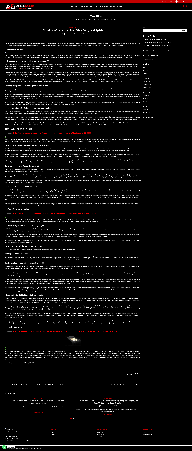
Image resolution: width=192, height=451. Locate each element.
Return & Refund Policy (148, 439)
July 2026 (145, 67)
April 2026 (145, 76)
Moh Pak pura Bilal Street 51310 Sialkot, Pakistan (20, 434)
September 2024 (147, 92)
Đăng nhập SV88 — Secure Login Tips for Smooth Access (156, 48)
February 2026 (146, 81)
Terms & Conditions (148, 434)
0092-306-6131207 (13, 438)
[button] (71, 418)
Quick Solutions (37, 448)
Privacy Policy (146, 436)
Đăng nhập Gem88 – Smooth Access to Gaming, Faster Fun (157, 42)
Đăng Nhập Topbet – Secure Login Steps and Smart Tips (156, 50)
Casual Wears (100, 436)
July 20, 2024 (44, 403)
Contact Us (53, 439)
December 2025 (147, 84)
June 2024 (145, 101)
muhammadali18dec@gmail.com (27, 440)
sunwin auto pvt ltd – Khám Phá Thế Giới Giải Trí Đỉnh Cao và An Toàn (38, 401)
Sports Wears (100, 432)
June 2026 (145, 70)
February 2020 (146, 112)
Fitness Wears (100, 434)
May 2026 (145, 73)
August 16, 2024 (113, 405)
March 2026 (146, 78)
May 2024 (145, 104)
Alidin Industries (23, 448)
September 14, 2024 (79, 33)
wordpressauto (69, 33)
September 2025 (147, 87)
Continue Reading (38, 412)
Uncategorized (83, 19)
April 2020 (145, 106)
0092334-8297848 (13, 436)
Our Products (54, 436)
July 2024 (145, 98)
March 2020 (146, 109)
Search (145, 27)
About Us (53, 434)
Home (77, 19)
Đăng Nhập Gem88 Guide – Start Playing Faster (154, 39)
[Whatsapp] (4, 447)
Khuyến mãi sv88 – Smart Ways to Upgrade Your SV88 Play (157, 45)
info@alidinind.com (12, 440)
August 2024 (146, 95)
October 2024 (146, 90)
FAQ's (144, 432)
